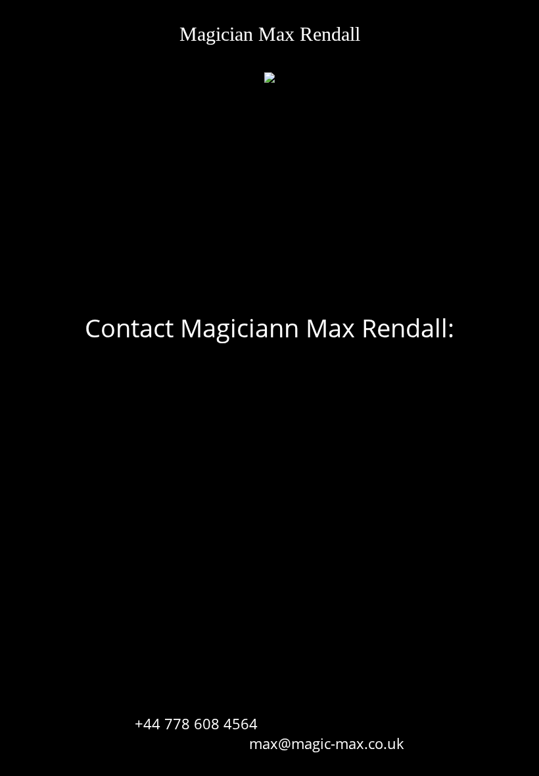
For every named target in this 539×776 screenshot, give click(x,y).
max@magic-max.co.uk (326, 743)
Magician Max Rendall (269, 34)
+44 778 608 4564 (196, 723)
